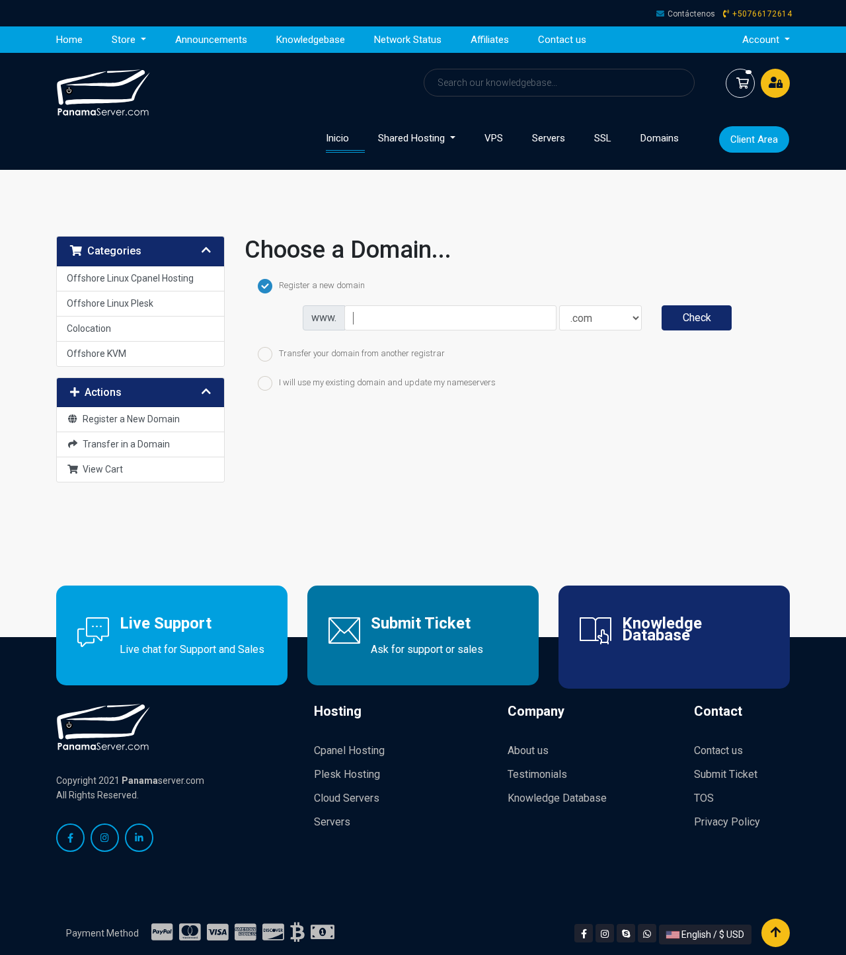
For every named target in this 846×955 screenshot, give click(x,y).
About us (528, 750)
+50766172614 (762, 14)
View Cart (101, 469)
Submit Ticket (725, 774)
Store (125, 40)
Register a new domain (322, 286)
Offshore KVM (96, 353)
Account (762, 40)
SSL (602, 138)
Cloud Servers (346, 798)
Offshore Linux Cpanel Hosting (130, 278)
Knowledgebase (310, 40)
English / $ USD (711, 934)
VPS (493, 138)
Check (697, 317)
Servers (548, 138)
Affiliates (490, 40)
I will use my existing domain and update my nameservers (387, 383)
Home (69, 40)
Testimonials (537, 774)
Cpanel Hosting (349, 750)
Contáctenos (691, 14)
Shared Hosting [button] (412, 138)
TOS (704, 798)
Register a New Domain (129, 419)
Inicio (345, 138)
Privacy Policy (727, 822)
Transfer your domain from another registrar (362, 353)
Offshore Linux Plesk (110, 303)
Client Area (754, 139)
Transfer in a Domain (124, 444)
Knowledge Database (557, 798)
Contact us (562, 40)
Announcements (211, 40)
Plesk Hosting (347, 774)
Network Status (408, 40)
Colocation (89, 328)
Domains (659, 138)
